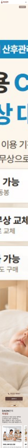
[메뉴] (26, 2)
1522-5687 (15, 393)
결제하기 (14, 399)
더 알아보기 (22, 7)
